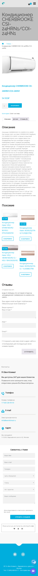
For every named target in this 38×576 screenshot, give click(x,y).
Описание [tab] (7, 119)
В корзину (15, 105)
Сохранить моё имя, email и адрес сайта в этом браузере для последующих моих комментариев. (19, 343)
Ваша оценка (7, 307)
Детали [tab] (15, 119)
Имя (4, 322)
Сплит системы (15, 113)
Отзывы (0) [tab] (24, 119)
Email (4, 331)
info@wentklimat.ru (8, 420)
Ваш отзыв (7, 310)
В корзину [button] (8, 239)
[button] (33, 58)
